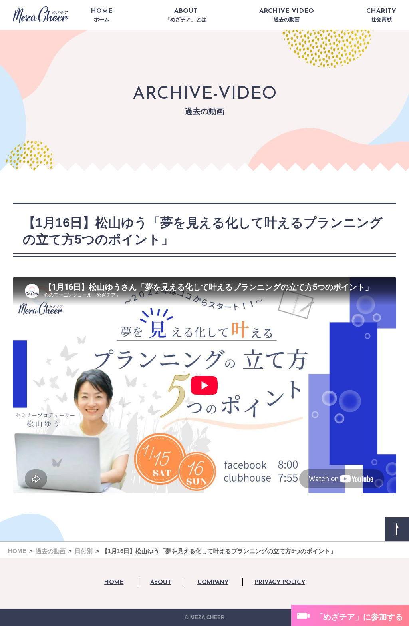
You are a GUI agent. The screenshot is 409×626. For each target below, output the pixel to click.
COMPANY (212, 583)
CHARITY (381, 15)
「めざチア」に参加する (359, 616)
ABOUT (185, 15)
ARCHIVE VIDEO (286, 15)
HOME (102, 15)
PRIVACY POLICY (280, 583)
